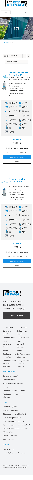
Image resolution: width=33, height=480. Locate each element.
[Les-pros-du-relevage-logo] (12, 290)
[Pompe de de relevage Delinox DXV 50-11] (4, 81)
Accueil (5, 42)
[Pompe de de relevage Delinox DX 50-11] (4, 187)
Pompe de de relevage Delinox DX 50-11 (18, 180)
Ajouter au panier (17, 157)
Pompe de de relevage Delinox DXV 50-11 (18, 74)
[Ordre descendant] (28, 56)
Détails (17, 161)
